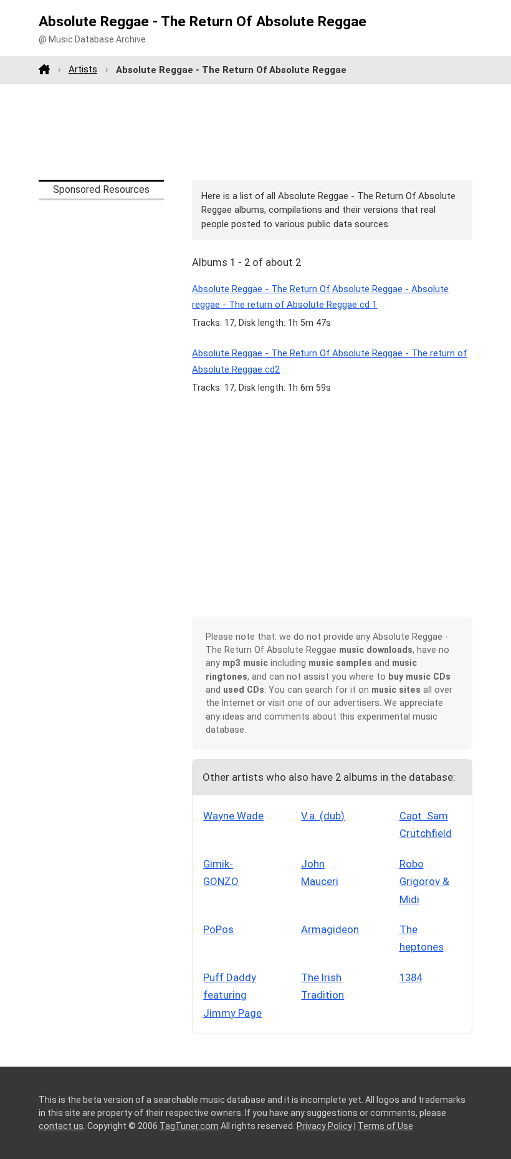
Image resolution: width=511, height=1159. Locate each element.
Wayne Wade (233, 815)
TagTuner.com (189, 1126)
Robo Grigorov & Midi (424, 882)
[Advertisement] (255, 131)
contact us (61, 1126)
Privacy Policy (324, 1126)
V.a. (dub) (323, 815)
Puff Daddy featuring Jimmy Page (232, 995)
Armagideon (330, 929)
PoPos (218, 929)
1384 (410, 977)
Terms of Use (385, 1126)
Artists (83, 69)
